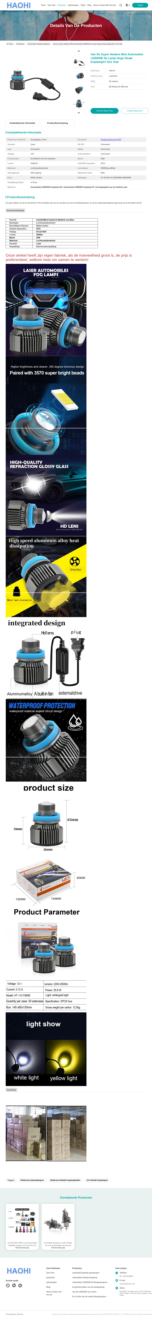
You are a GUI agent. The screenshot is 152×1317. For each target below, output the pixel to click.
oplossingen (73, 5)
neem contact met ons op (104, 5)
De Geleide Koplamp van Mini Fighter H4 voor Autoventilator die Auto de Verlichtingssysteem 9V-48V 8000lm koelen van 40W (58, 1244)
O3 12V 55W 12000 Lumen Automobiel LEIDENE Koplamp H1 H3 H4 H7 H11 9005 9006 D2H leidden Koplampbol (22, 1244)
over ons (51, 5)
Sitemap (20, 1314)
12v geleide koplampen (97, 1180)
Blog (48, 1287)
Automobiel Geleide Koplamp (39, 44)
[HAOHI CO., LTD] (19, 5)
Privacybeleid (11, 1314)
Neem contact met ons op (54, 1293)
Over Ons (50, 1273)
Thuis (43, 5)
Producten (20, 44)
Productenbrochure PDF (111, 140)
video (83, 5)
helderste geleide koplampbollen (65, 1180)
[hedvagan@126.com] (20, 1285)
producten (61, 5)
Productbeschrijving (57, 123)
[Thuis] (19, 1274)
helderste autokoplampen (32, 1180)
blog (89, 5)
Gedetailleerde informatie (22, 123)
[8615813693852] (8, 1285)
